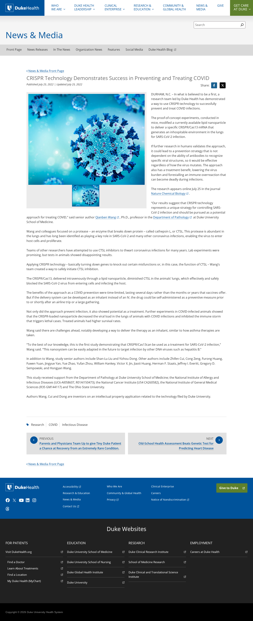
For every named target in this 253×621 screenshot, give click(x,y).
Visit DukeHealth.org (19, 552)
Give (220, 6)
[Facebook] (8, 500)
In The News (61, 49)
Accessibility (70, 486)
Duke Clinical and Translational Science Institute (153, 574)
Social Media (134, 49)
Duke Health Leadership (84, 7)
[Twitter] (15, 500)
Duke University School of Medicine (89, 552)
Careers (156, 493)
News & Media (202, 7)
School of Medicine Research (147, 562)
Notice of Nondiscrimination (168, 499)
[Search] (242, 25)
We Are (56, 7)
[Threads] (8, 509)
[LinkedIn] (29, 500)
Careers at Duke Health (204, 552)
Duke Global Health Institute (85, 572)
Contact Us (69, 506)
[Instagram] (35, 500)
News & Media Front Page (46, 71)
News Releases (37, 49)
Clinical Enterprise (113, 7)
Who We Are (114, 486)
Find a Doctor (16, 562)
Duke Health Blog (161, 49)
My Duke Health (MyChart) (24, 581)
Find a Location (17, 574)
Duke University (77, 582)
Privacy (111, 499)
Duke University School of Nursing (89, 562)
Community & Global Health (174, 7)
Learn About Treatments (22, 568)
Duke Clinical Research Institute (148, 552)
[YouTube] (22, 500)
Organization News (89, 49)
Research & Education (142, 7)
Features (114, 49)
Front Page (14, 49)
